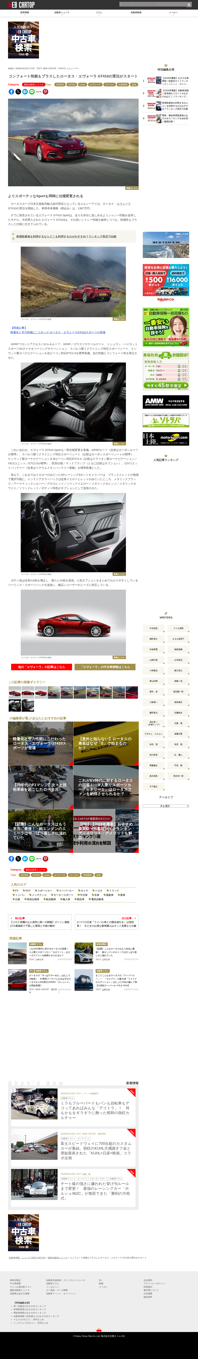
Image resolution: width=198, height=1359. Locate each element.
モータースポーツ (63, 895)
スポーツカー (44, 890)
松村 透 (154, 744)
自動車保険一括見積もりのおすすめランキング (36, 1316)
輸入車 (66, 899)
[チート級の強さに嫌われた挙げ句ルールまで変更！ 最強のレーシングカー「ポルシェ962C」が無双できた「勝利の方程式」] (34, 1184)
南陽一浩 (178, 681)
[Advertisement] (73, 1041)
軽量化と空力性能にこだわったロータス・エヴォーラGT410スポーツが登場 (58, 332)
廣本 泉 (154, 691)
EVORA (60, 84)
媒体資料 (148, 1297)
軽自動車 (51, 899)
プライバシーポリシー (154, 1283)
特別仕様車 (33, 899)
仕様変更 (123, 84)
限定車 (80, 899)
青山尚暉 (154, 681)
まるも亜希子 (178, 639)
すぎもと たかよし (154, 734)
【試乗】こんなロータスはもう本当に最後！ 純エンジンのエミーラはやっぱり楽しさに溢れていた (116, 952)
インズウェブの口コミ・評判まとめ (31, 1323)
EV (17, 890)
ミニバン (20, 895)
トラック (114, 890)
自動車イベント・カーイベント (75, 1138)
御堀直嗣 (178, 649)
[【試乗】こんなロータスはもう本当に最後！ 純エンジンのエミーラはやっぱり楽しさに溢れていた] (84, 953)
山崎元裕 (106, 989)
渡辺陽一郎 (178, 691)
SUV (28, 890)
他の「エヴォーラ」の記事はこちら (41, 667)
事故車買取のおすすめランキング (30, 1313)
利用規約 (148, 1287)
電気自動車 (97, 899)
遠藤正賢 (178, 734)
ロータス (109, 84)
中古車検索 (15, 1283)
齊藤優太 (154, 765)
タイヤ (84, 890)
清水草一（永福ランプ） (154, 723)
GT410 (71, 84)
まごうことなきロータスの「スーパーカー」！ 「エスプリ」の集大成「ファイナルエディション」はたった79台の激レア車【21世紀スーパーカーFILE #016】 (116, 980)
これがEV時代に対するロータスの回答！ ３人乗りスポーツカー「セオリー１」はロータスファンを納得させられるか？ (50, 952)
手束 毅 (178, 765)
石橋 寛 (86, 1174)
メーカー (103, 1287)
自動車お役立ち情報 (19, 1293)
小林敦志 (154, 670)
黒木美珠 (154, 776)
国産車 (110, 895)
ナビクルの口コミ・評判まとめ (29, 1319)
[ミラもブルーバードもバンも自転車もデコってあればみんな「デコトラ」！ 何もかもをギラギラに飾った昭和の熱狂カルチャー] (34, 1103)
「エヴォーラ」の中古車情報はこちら (105, 667)
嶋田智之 (154, 639)
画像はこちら (132, 188)
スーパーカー (66, 890)
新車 (122, 895)
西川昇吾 (154, 755)
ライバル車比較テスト (21, 1287)
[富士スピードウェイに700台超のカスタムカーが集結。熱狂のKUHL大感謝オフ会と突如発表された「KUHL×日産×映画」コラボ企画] (34, 1144)
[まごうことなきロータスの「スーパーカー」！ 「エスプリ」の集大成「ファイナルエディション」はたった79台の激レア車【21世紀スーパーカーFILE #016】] (84, 980)
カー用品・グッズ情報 (57, 1290)
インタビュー (52, 1287)
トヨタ (98, 890)
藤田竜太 (154, 713)
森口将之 (178, 670)
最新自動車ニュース (33, 84)
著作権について (151, 1290)
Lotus (82, 84)
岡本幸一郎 (178, 776)
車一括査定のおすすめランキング (30, 1306)
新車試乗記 (102, 944)
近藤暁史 (178, 713)
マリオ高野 (178, 628)
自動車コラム (36, 944)
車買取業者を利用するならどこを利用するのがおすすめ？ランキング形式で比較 (66, 236)
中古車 (84, 895)
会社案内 (148, 1280)
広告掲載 (148, 1293)
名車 (96, 895)
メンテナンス (39, 895)
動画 (101, 1283)
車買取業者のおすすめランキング (30, 1309)
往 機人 (178, 755)
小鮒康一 (154, 702)
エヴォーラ (95, 84)
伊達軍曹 (154, 649)
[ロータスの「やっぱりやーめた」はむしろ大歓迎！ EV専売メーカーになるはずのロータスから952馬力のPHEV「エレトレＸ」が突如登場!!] (17, 980)
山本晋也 (178, 660)
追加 (134, 84)
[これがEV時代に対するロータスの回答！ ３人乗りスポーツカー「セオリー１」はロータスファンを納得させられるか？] (17, 953)
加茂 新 (178, 744)
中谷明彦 (154, 628)
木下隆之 (154, 786)
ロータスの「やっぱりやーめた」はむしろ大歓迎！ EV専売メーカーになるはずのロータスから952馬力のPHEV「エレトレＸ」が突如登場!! (50, 980)
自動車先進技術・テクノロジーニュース (65, 1280)
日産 (17, 899)
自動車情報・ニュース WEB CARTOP (27, 1257)
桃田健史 (178, 702)
